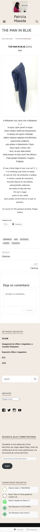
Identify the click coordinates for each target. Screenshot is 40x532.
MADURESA (25, 488)
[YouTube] (20, 410)
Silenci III (26, 500)
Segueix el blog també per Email (19, 437)
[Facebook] (4, 410)
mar (16, 239)
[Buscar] (34, 21)
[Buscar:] (20, 379)
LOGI (4, 363)
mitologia (24, 239)
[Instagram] (15, 410)
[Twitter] (9, 410)
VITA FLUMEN (25, 506)
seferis (6, 243)
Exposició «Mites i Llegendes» (14, 352)
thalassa (15, 243)
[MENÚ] (4, 21)
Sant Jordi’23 (24, 513)
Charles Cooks (13, 488)
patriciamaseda (25, 39)
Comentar (29, 310)
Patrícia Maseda (20, 18)
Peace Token (13, 494)
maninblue (7, 239)
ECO (3, 357)
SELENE (5, 338)
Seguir (7, 466)
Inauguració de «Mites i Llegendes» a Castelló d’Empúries (17, 345)
